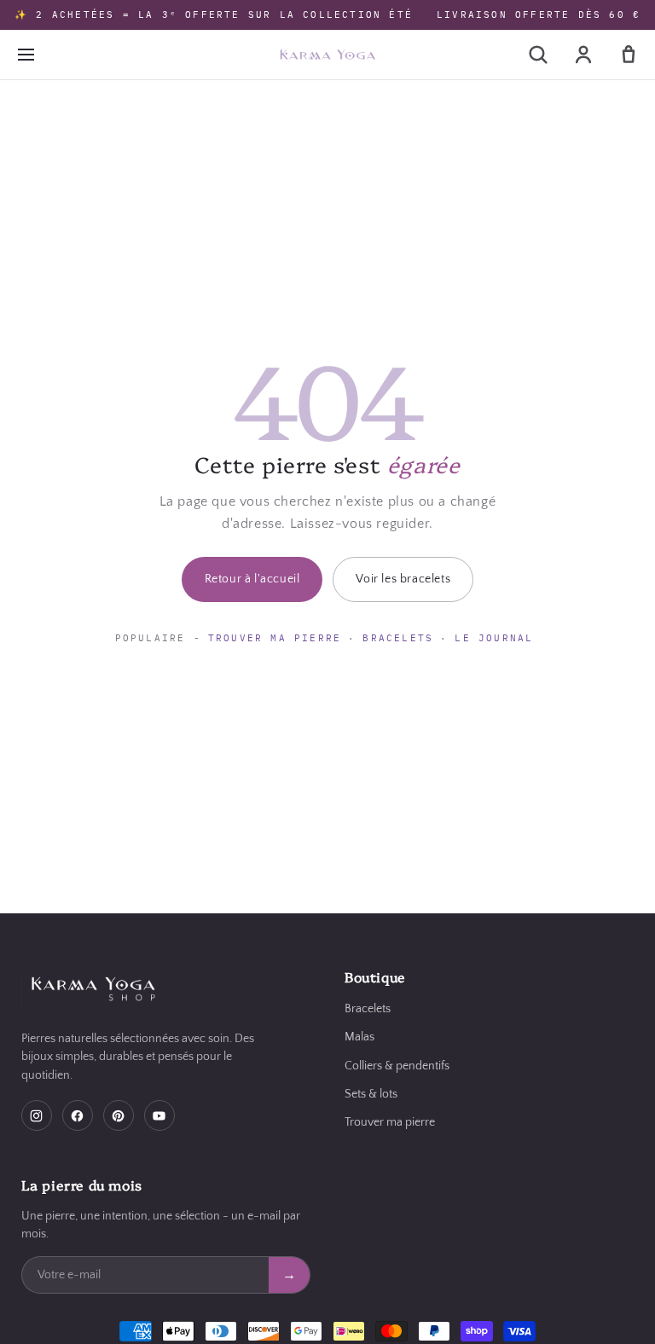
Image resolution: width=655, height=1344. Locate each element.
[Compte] (583, 54)
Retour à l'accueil (252, 579)
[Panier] (628, 54)
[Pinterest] (118, 1115)
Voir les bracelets (403, 579)
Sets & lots (371, 1094)
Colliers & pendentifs (397, 1066)
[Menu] (25, 54)
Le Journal (494, 638)
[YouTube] (159, 1115)
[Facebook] (77, 1115)
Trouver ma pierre (274, 638)
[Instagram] (36, 1115)
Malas (359, 1037)
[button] (538, 54)
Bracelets (397, 638)
